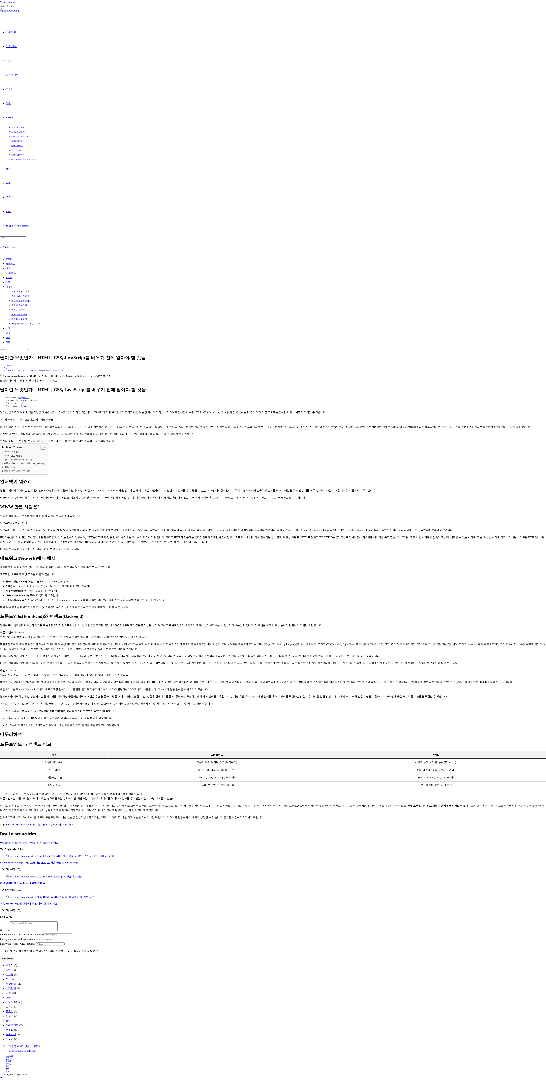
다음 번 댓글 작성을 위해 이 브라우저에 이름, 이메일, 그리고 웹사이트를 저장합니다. (52, 950)
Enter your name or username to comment (22, 934)
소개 (2, 1046)
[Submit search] (28, 349)
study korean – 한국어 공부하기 (26, 324)
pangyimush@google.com (22, 1050)
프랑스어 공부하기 (20, 291)
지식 (8, 342)
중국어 (9, 1011)
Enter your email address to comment (19, 939)
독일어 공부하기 (19, 305)
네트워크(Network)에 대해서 (18, 459)
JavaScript (26, 824)
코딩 (8, 328)
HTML (15, 824)
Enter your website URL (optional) (18, 943)
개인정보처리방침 (19, 1046)
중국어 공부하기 (19, 314)
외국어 (9, 287)
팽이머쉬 (10, 259)
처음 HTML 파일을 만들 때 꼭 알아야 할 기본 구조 (29, 903)
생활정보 (11, 983)
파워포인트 (11, 273)
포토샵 (9, 277)
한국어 (9, 1039)
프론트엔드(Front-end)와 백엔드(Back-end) (24, 463)
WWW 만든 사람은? (14, 455)
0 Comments (26, 406)
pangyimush (23, 398)
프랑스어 (11, 1034)
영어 (8, 997)
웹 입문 (47, 824)
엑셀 (8, 268)
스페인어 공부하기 (20, 296)
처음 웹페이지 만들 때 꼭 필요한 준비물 (22, 883)
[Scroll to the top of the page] (1, 1077)
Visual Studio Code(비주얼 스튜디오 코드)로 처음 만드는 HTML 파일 (39, 862)
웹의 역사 (58, 824)
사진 (8, 282)
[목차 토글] (41, 447)
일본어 (9, 1006)
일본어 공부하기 (19, 319)
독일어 (9, 965)
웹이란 (69, 824)
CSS (8, 824)
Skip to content (8, 2)
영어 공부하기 (18, 310)
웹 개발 (37, 824)
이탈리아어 (12, 1002)
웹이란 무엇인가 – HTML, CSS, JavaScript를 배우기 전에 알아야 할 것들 (34, 370)
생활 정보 (10, 264)
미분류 (9, 974)
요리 (8, 333)
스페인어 (11, 988)
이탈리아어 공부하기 (21, 301)
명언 (8, 337)
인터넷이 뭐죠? (11, 451)
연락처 (37, 1046)
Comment (5, 930)
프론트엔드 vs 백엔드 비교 (17, 471)
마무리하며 (9, 467)
